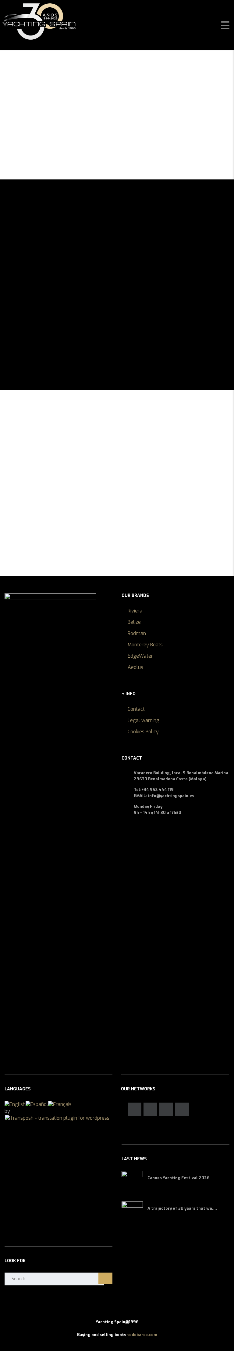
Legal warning (143, 720)
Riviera (135, 611)
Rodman (137, 633)
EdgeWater (140, 656)
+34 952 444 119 (157, 789)
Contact (136, 709)
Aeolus (135, 667)
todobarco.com (142, 1334)
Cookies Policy (143, 731)
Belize (134, 622)
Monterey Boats (145, 644)
